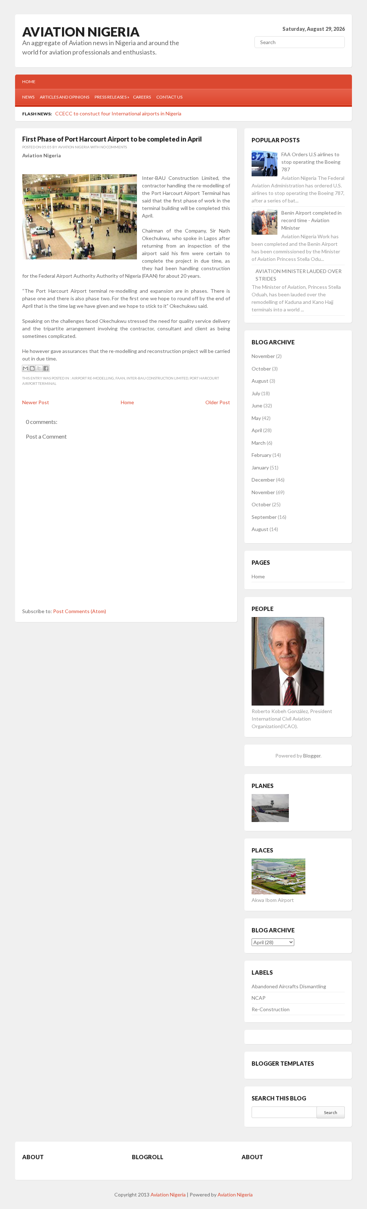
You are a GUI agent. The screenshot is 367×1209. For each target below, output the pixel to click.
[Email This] (25, 368)
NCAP (259, 998)
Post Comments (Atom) (79, 611)
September (264, 517)
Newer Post (35, 402)
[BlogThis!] (32, 368)
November (263, 356)
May (256, 418)
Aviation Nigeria (81, 31)
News (28, 97)
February (261, 455)
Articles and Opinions (64, 97)
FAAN (120, 378)
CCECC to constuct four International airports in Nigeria (118, 113)
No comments (113, 147)
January (260, 467)
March (259, 443)
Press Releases (112, 97)
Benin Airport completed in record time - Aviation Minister (311, 220)
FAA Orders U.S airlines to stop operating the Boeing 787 (310, 161)
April (257, 430)
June (257, 405)
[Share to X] (39, 368)
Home (28, 81)
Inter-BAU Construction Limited (157, 378)
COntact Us (169, 97)
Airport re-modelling (93, 378)
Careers (142, 97)
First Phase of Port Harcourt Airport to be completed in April (112, 139)
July (256, 393)
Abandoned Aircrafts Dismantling (289, 986)
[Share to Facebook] (45, 368)
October (261, 368)
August (260, 381)
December (263, 480)
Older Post (217, 402)
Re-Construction (271, 1009)
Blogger (311, 755)
